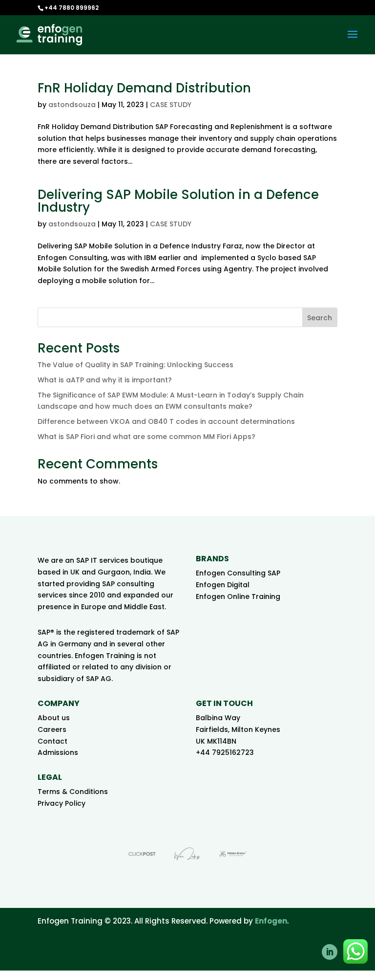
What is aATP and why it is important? (105, 380)
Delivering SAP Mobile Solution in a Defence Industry (178, 201)
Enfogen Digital (223, 585)
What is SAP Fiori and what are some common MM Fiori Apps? (146, 436)
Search (319, 318)
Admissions (58, 752)
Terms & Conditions (73, 791)
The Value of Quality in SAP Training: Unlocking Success (135, 365)
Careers (52, 729)
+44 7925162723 (225, 752)
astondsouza (72, 105)
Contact (52, 741)
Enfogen (271, 921)
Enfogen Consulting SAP (238, 573)
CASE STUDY (170, 105)
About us (54, 718)
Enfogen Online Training (238, 596)
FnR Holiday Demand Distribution (144, 88)
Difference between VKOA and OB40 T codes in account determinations (166, 421)
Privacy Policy (61, 803)
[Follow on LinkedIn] (329, 952)
